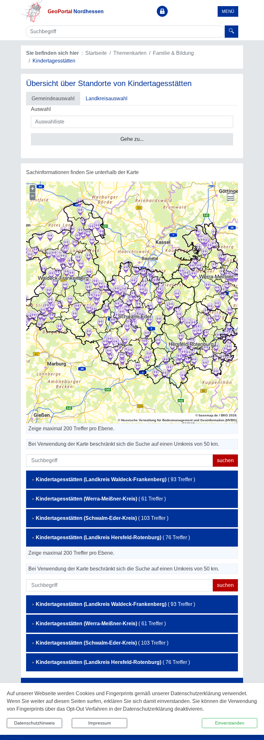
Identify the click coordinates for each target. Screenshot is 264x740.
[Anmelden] (162, 11)
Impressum (99, 722)
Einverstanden (229, 722)
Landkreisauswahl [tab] (106, 98)
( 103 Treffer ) (102, 518)
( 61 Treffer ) (101, 498)
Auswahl (41, 109)
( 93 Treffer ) (115, 479)
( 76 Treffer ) (113, 537)
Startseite (96, 53)
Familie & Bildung (173, 53)
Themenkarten (129, 53)
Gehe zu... (132, 139)
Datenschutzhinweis (34, 722)
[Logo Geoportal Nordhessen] (31, 11)
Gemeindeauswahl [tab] (53, 98)
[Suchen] (231, 31)
